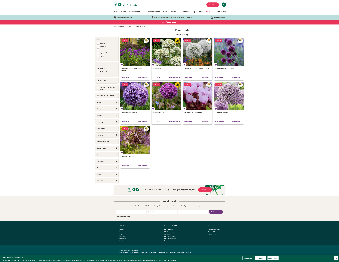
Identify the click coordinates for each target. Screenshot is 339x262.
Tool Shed (174, 11)
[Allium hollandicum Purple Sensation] (135, 52)
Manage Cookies (248, 258)
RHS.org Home (168, 229)
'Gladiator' (222, 112)
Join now (204, 190)
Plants (115, 11)
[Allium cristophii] (135, 140)
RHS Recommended (151, 11)
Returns (121, 232)
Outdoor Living (188, 11)
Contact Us (122, 238)
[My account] (223, 4)
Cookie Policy (212, 234)
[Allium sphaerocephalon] (229, 52)
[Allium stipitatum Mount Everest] (197, 52)
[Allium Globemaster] (135, 96)
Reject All (260, 258)
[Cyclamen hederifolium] (197, 96)
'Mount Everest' (197, 68)
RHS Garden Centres (170, 238)
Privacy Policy (126, 216)
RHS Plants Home (119, 26)
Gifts (200, 11)
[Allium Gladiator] (229, 96)
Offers (207, 11)
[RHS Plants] (125, 4)
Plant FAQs (122, 236)
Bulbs (123, 11)
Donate (166, 241)
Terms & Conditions (214, 229)
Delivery (121, 229)
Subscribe (215, 212)
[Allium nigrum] (166, 52)
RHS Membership (169, 232)
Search (211, 5)
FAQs (121, 234)
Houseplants (134, 11)
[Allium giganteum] (166, 96)
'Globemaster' (129, 112)
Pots (165, 11)
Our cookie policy (172, 260)
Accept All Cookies (273, 258)
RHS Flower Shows (169, 236)
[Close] (336, 258)
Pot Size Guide (123, 241)
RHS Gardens (167, 234)
